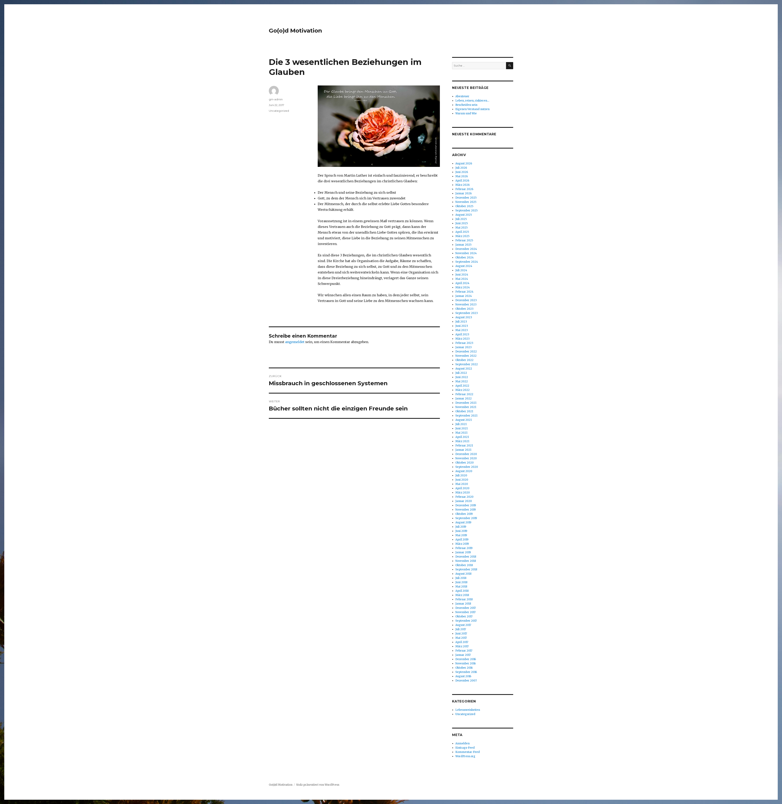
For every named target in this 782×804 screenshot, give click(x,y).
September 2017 (466, 620)
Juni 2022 (461, 377)
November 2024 (466, 253)
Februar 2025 (464, 240)
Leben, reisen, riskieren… (472, 100)
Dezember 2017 (465, 608)
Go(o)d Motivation (295, 30)
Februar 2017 (463, 650)
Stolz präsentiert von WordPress (317, 784)
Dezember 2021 (465, 403)
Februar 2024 (464, 291)
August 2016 (463, 676)
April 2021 (462, 437)
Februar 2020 (464, 497)
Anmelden (462, 743)
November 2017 (465, 612)
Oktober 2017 (463, 616)
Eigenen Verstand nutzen (472, 109)
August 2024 (463, 266)
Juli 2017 (460, 629)
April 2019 (461, 539)
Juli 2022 (461, 373)
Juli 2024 (461, 270)
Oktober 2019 (464, 514)
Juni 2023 (461, 326)
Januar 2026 (463, 193)
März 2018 (462, 595)
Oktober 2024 (464, 257)
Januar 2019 (463, 552)
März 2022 (462, 390)
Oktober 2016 (464, 667)
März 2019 (462, 544)
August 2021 (463, 420)
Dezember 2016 (465, 659)
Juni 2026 (461, 172)
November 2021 (465, 407)
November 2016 (465, 663)
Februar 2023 (464, 343)
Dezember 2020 (466, 454)
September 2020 (466, 467)
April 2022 (462, 385)
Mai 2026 (461, 176)
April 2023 (462, 334)
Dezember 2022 (466, 351)
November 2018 (465, 561)
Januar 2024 (463, 296)
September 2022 (466, 364)
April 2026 (462, 180)
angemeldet (294, 342)
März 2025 (462, 236)
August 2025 (463, 215)
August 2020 (463, 471)
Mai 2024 (461, 279)
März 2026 (462, 185)
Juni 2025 (461, 223)
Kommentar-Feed (467, 752)
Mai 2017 (461, 638)
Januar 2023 (463, 347)
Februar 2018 (464, 599)
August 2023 (463, 317)
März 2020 (462, 492)
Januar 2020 (463, 501)
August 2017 (463, 625)
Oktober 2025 (464, 206)
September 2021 (466, 415)
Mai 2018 (461, 586)
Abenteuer (462, 96)
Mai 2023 (461, 330)
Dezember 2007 (466, 680)
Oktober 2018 (464, 565)
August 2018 (463, 573)
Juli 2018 (460, 578)
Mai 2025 (461, 227)
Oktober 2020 (464, 462)
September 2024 (466, 262)
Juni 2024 (461, 274)
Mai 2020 (461, 484)
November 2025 (465, 202)
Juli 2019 (460, 526)
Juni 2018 (461, 582)
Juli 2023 (461, 321)
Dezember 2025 (466, 197)
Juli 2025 (461, 219)
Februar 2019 (463, 548)
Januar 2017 (463, 655)
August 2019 (463, 522)
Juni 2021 (461, 428)
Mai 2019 (461, 535)
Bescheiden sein (466, 105)
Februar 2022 (464, 394)
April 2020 (462, 488)
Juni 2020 (461, 479)
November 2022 (466, 356)
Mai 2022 (461, 381)
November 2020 (466, 458)
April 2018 (462, 591)
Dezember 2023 (466, 300)
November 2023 (466, 304)
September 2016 (466, 672)
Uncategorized (279, 110)
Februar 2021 (464, 445)
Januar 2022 (463, 398)
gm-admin (276, 99)
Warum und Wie (466, 113)
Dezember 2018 (465, 556)
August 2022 (463, 368)
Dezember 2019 (465, 505)
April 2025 (462, 232)
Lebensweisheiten (467, 710)
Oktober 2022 (464, 360)
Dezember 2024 (466, 249)
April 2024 (462, 283)
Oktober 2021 (464, 411)
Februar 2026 (464, 189)
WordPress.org (465, 756)
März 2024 (462, 287)
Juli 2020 (461, 475)
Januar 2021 (463, 450)
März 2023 (462, 338)
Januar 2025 (463, 244)
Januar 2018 (463, 603)
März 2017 (462, 646)
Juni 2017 (461, 633)
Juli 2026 (461, 168)
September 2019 (466, 518)
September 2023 (466, 313)
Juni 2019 (461, 531)
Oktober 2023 (464, 309)
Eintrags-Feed (465, 747)
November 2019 (465, 509)
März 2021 (462, 441)
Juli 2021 (461, 424)
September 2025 (466, 210)
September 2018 (466, 569)
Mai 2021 (461, 432)
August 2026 (463, 163)
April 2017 (461, 642)
